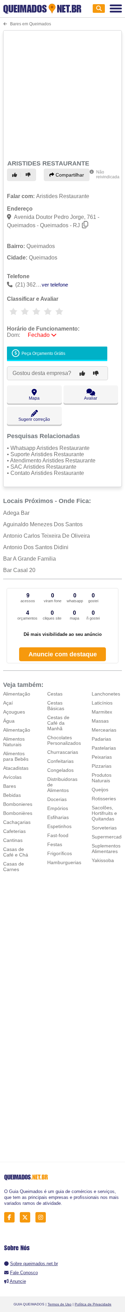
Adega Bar (16, 513)
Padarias (101, 739)
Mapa (34, 398)
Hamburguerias (64, 862)
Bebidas (12, 795)
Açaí (8, 703)
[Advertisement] (62, 94)
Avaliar (90, 398)
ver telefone (55, 285)
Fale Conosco (24, 1272)
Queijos (100, 789)
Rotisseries (104, 798)
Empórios (57, 808)
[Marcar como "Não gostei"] (29, 174)
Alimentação (16, 694)
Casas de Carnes (13, 866)
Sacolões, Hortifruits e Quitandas (104, 813)
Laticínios (102, 703)
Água (9, 721)
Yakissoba (103, 860)
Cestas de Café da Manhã (58, 723)
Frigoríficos (59, 853)
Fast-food (57, 835)
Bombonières (17, 813)
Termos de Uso (60, 1304)
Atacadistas (15, 768)
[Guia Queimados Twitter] (27, 1217)
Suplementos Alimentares (106, 848)
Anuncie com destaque (62, 654)
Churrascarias (62, 752)
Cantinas (13, 840)
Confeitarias (60, 761)
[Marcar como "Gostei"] (15, 174)
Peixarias (102, 757)
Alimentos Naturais (14, 741)
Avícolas (12, 777)
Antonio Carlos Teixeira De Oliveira (46, 536)
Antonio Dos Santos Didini (35, 547)
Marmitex (102, 712)
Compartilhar (69, 175)
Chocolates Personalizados (64, 740)
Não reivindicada (107, 174)
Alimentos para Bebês (15, 756)
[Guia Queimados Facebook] (11, 1217)
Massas (100, 721)
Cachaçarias (17, 822)
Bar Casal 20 (19, 570)
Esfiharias (58, 817)
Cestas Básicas (55, 705)
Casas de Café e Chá (15, 852)
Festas (54, 844)
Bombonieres (17, 804)
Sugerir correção (34, 419)
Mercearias (104, 730)
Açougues (14, 712)
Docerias (57, 799)
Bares (9, 786)
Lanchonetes (106, 694)
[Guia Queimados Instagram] (42, 1217)
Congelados (60, 770)
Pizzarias (101, 766)
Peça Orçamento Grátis (42, 353)
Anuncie (18, 1281)
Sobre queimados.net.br (34, 1263)
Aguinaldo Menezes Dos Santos (43, 524)
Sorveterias (104, 827)
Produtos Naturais (101, 777)
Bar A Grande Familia (29, 559)
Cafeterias (14, 831)
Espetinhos (59, 826)
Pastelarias (104, 748)
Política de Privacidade (93, 1304)
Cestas (54, 694)
